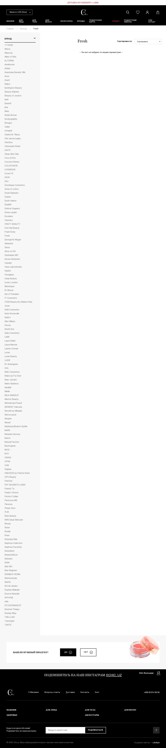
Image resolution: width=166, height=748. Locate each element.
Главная (10, 29)
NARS (7, 430)
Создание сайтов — (147, 743)
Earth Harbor (10, 201)
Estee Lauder (11, 212)
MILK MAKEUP (12, 395)
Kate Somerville (12, 314)
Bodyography (11, 119)
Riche (7, 528)
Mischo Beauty (12, 399)
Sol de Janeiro (11, 586)
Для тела (34, 21)
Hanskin (8, 263)
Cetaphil (8, 131)
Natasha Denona (12, 434)
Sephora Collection (13, 543)
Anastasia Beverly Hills (15, 72)
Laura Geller (10, 341)
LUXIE (7, 360)
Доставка (70, 692)
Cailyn (7, 127)
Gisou (7, 248)
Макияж (10, 21)
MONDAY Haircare (13, 407)
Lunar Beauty (11, 356)
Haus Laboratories (13, 267)
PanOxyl (8, 481)
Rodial (7, 532)
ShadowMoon (11, 555)
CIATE (8, 150)
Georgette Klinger (13, 240)
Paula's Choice (11, 493)
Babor (7, 84)
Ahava (7, 49)
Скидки (115, 21)
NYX (7, 454)
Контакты (85, 692)
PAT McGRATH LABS (15, 485)
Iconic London (11, 283)
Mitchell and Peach (13, 403)
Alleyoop (9, 53)
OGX (7, 465)
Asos (7, 76)
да (65, 652)
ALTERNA (9, 61)
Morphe (8, 419)
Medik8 (8, 388)
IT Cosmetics (11, 298)
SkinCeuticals (11, 578)
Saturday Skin (11, 539)
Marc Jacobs (11, 380)
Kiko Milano (10, 321)
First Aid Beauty (12, 228)
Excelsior (9, 216)
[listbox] (19, 12)
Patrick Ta (9, 489)
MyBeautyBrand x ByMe (16, 427)
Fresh (7, 236)
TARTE (8, 625)
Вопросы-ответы (52, 692)
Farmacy (9, 220)
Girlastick (9, 244)
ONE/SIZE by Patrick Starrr (17, 473)
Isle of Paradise (12, 294)
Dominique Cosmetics (15, 185)
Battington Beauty (13, 88)
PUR (7, 512)
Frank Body (10, 232)
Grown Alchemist (12, 259)
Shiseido (8, 559)
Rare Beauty (10, 516)
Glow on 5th (10, 251)
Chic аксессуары (13, 139)
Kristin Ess (9, 329)
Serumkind (9, 551)
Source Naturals (12, 594)
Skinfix (8, 582)
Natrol (7, 438)
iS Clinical (9, 290)
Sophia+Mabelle (12, 590)
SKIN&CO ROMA (12, 574)
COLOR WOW (11, 166)
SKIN (7, 563)
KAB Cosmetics (12, 310)
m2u (6, 368)
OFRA (7, 462)
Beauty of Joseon (13, 96)
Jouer (7, 306)
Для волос (48, 21)
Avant (7, 80)
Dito (7, 181)
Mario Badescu (12, 384)
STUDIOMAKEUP (13, 605)
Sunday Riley (10, 613)
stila (6, 602)
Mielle (7, 391)
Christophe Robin (12, 146)
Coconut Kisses (12, 162)
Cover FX (9, 174)
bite (6, 107)
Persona (8, 504)
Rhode (8, 524)
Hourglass (9, 275)
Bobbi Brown (11, 115)
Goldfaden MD (11, 255)
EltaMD (8, 205)
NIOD (7, 450)
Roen (7, 535)
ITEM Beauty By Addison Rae (18, 302)
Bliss (7, 111)
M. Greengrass (11, 364)
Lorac (7, 353)
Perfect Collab (11, 497)
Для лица (21, 21)
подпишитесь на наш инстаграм (83, 675)
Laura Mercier (11, 345)
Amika (7, 69)
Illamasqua (9, 286)
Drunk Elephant (11, 193)
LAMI (7, 337)
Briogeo (8, 123)
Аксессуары (66, 21)
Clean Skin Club (12, 154)
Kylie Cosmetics (12, 333)
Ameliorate (10, 65)
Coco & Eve (10, 158)
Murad (7, 423)
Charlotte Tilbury (12, 135)
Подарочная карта (95, 21)
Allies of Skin (10, 57)
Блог (97, 692)
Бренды (81, 21)
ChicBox (8, 142)
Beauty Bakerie (12, 92)
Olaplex (8, 469)
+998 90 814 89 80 (152, 692)
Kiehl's (8, 318)
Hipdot (8, 271)
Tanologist (10, 621)
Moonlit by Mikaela (13, 411)
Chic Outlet (151, 21)
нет (86, 652)
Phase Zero (10, 508)
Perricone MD (11, 500)
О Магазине (33, 692)
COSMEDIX (10, 170)
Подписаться (95, 730)
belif (6, 100)
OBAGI (8, 458)
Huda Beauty (11, 279)
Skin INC (8, 567)
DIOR (7, 177)
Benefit (8, 104)
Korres (8, 325)
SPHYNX (9, 598)
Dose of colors (12, 189)
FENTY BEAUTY (12, 224)
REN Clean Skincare (14, 520)
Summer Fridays (12, 609)
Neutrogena (10, 446)
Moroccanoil (10, 415)
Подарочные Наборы (130, 21)
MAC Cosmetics (12, 372)
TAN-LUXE (10, 617)
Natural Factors (12, 442)
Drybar (8, 197)
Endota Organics (12, 209)
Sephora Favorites (13, 547)
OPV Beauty (10, 477)
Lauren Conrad (11, 349)
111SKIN (9, 45)
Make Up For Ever (13, 376)
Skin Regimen (11, 570)
